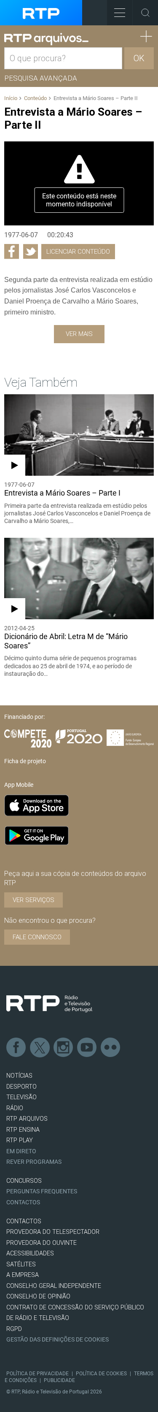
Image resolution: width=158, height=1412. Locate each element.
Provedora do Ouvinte (41, 1243)
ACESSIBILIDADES (30, 1253)
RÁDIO (14, 1108)
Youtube (87, 1048)
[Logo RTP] (49, 1003)
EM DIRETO (21, 1151)
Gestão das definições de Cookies (57, 1339)
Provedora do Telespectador (52, 1232)
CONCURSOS (24, 1180)
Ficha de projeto (25, 761)
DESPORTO (21, 1086)
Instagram (64, 1048)
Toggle (145, 12)
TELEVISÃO (21, 1097)
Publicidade (59, 1380)
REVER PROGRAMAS (34, 1161)
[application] (79, 183)
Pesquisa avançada (40, 78)
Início (10, 98)
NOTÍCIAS (19, 1075)
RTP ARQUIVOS (27, 1118)
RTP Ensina (23, 1129)
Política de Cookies (101, 1374)
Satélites (21, 1264)
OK (139, 58)
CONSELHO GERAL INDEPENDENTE (53, 1286)
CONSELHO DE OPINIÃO (38, 1296)
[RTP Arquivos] (46, 39)
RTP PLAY (19, 1140)
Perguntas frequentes (41, 1191)
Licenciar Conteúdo (78, 251)
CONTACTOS (23, 1221)
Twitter (40, 1048)
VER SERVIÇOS (33, 900)
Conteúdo (35, 98)
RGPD (14, 1329)
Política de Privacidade (37, 1374)
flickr (111, 1048)
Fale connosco (37, 937)
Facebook (16, 1048)
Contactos (23, 1202)
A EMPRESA (22, 1275)
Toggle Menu (119, 12)
